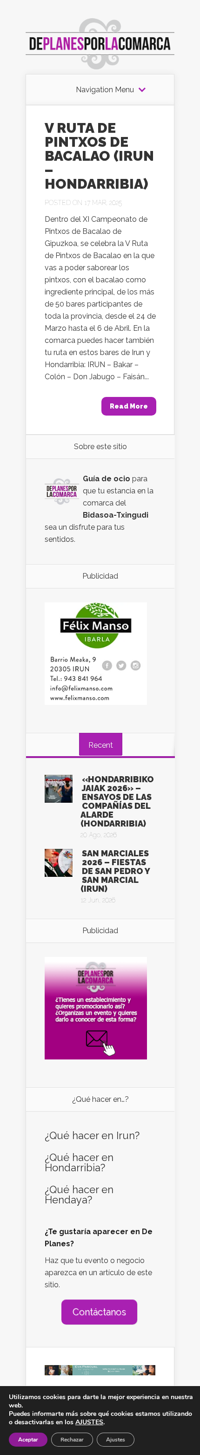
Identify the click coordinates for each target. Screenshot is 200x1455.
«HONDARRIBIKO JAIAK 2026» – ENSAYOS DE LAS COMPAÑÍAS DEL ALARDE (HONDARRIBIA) (117, 801)
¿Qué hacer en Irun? (92, 1135)
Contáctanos (99, 1312)
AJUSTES (89, 1422)
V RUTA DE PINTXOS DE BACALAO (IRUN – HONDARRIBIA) (99, 156)
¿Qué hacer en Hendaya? (79, 1194)
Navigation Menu (105, 90)
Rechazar (72, 1439)
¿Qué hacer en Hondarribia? (79, 1162)
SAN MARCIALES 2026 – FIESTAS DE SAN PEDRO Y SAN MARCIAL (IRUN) (115, 871)
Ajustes (115, 1439)
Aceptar (28, 1439)
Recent (100, 745)
